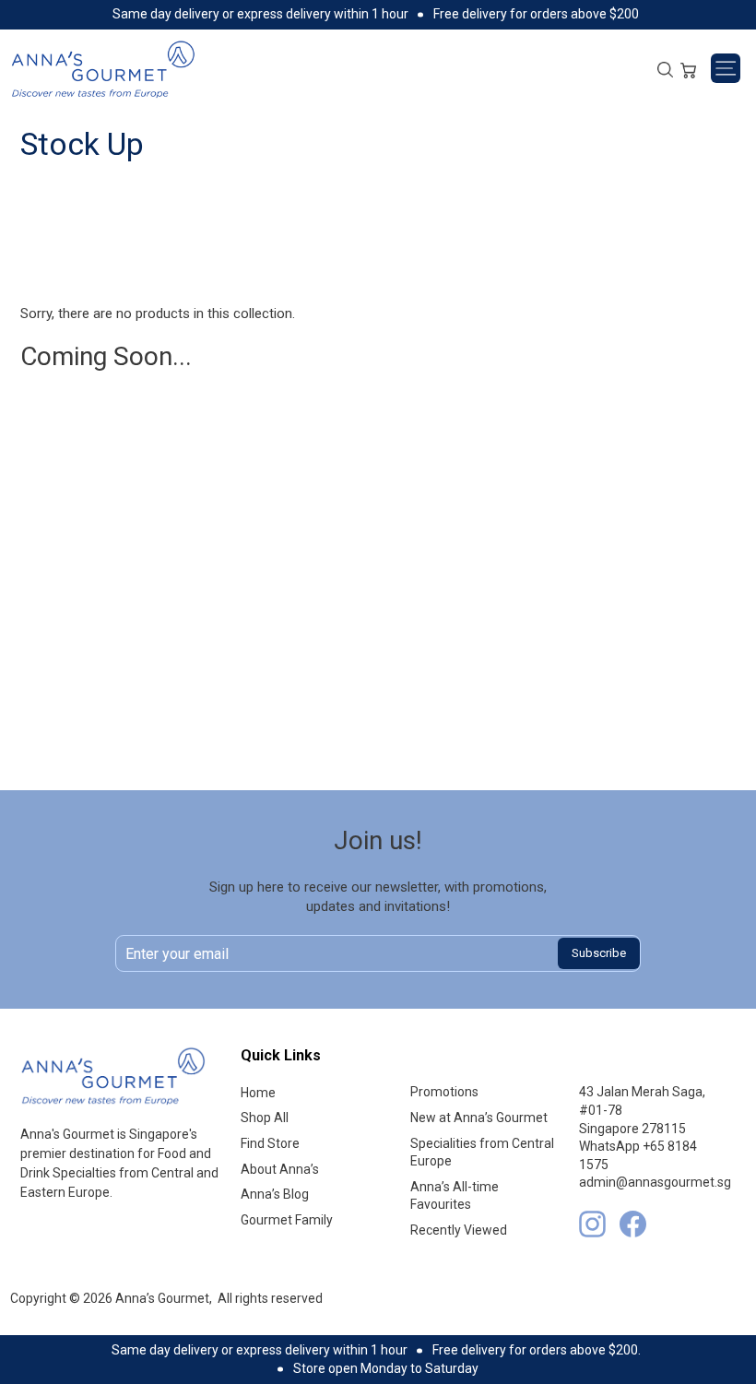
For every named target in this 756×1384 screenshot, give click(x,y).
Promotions (444, 1091)
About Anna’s (280, 1169)
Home (258, 1092)
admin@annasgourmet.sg (655, 1182)
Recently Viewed (458, 1230)
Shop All (265, 1117)
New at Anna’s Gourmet (479, 1117)
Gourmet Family (287, 1219)
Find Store (270, 1143)
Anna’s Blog (275, 1194)
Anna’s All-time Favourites (454, 1195)
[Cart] (688, 68)
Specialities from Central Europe (482, 1152)
